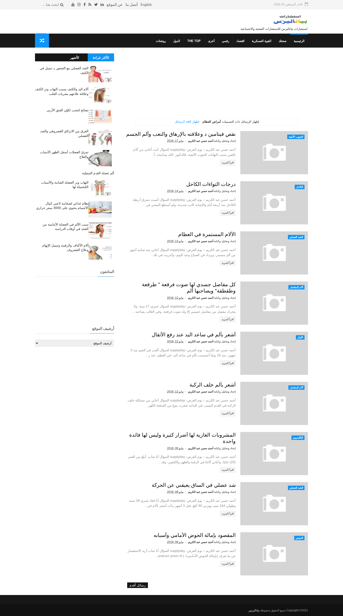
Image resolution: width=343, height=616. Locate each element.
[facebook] (85, 4)
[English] (146, 4)
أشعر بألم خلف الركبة (212, 385)
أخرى (211, 41)
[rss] (89, 4)
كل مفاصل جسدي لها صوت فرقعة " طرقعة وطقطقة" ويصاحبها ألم (189, 288)
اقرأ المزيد (228, 162)
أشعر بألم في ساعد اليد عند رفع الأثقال (194, 335)
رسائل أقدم (138, 585)
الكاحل (299, 186)
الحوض (299, 537)
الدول (176, 41)
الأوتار (300, 337)
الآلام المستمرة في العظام (207, 234)
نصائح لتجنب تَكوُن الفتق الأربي (67, 110)
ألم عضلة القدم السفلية (98, 173)
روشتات (161, 41)
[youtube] (73, 4)
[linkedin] (102, 4)
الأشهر (74, 57)
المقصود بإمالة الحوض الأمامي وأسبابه (195, 535)
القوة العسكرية (261, 41)
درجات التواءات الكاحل (211, 184)
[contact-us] (132, 4)
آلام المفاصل (296, 287)
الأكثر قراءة (101, 57)
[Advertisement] (217, 86)
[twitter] (96, 4)
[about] (115, 4)
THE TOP (194, 41)
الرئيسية (299, 41)
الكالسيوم (298, 437)
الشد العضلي (296, 237)
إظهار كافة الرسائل (187, 121)
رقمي (225, 41)
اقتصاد (240, 41)
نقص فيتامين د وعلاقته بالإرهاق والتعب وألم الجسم (181, 134)
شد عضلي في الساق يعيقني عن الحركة (194, 485)
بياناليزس (254, 610)
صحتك (283, 41)
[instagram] (79, 4)
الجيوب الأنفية (296, 136)
